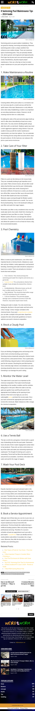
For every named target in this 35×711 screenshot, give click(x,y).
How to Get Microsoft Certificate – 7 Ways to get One (8, 584)
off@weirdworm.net (20, 642)
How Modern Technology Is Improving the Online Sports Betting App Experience (21, 670)
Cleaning (7, 572)
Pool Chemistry (25, 572)
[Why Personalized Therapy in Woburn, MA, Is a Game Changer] (5, 663)
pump (10, 397)
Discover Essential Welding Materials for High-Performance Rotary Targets (21, 653)
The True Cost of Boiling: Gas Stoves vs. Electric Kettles (17, 604)
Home (2, 6)
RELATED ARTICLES (11, 591)
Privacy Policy (24, 708)
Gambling (3, 697)
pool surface (5, 574)
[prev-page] (16, 609)
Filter (12, 572)
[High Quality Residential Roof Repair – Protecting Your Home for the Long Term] (6, 598)
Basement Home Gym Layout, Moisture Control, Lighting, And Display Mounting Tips (29, 604)
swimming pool (12, 574)
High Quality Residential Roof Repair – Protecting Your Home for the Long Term (6, 604)
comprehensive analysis (25, 312)
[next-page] (18, 609)
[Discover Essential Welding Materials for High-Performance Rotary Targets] (5, 655)
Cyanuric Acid (9, 282)
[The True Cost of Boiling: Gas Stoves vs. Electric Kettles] (17, 598)
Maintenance (18, 572)
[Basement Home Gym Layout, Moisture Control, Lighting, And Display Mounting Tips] (29, 598)
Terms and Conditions (13, 708)
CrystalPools (12, 534)
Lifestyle (3, 689)
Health (3, 692)
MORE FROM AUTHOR (23, 591)
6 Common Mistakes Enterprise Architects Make (27, 584)
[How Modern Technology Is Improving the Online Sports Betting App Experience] (5, 671)
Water (22, 574)
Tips (8, 8)
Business (3, 686)
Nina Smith (5, 16)
